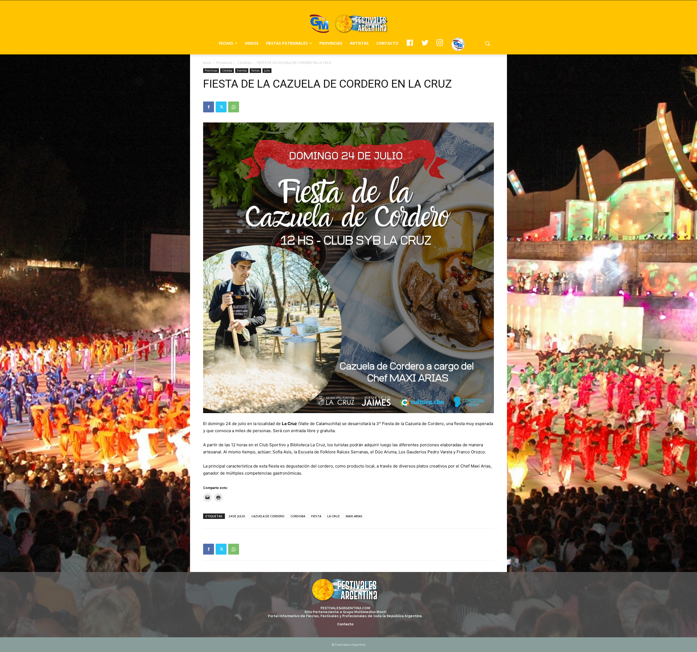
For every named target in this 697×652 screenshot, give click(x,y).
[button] (487, 43)
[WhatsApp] (233, 107)
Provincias (224, 62)
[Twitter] (221, 107)
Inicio (207, 62)
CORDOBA (298, 516)
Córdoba (244, 62)
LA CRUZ (333, 516)
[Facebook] (208, 107)
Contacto (345, 624)
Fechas (255, 70)
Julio (267, 70)
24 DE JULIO (236, 516)
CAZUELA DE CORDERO (268, 516)
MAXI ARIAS (354, 516)
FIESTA (316, 516)
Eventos (242, 70)
